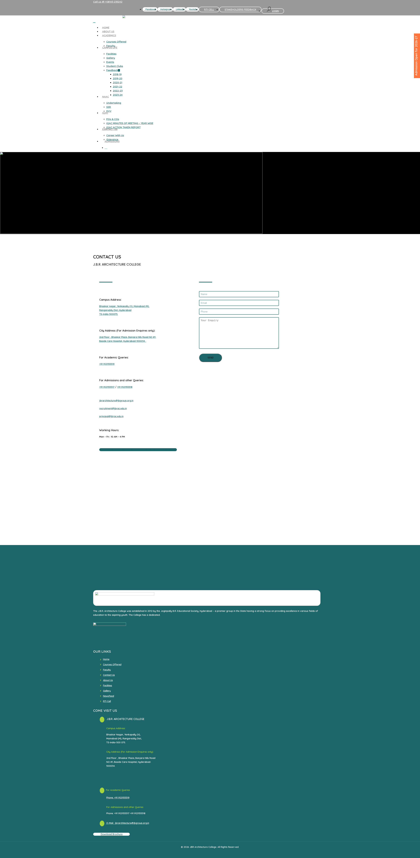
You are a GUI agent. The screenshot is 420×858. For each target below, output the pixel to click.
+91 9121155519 (107, 364)
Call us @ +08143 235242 (107, 1)
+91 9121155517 (107, 387)
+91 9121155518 (124, 387)
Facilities (107, 685)
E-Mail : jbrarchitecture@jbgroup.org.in (127, 823)
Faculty (107, 669)
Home (106, 659)
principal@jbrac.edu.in (111, 416)
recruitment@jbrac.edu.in (113, 408)
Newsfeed (108, 696)
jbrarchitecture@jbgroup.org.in (116, 400)
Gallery (107, 690)
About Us (108, 680)
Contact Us (109, 675)
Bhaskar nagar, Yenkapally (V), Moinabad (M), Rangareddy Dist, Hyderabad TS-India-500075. (124, 310)
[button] (138, 449)
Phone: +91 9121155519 (117, 797)
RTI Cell (107, 701)
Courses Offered (112, 664)
